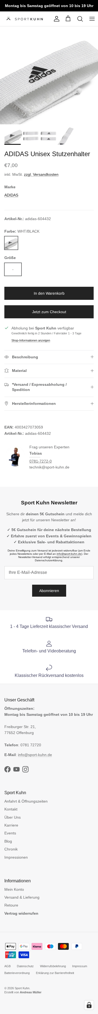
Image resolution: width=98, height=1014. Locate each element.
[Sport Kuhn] (25, 19)
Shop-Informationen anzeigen (30, 340)
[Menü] (92, 19)
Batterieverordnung (17, 973)
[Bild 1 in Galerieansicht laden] (49, 75)
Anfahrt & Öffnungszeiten (26, 801)
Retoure (11, 905)
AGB (7, 966)
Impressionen (16, 857)
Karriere (11, 825)
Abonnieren (49, 590)
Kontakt (10, 809)
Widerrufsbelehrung (53, 966)
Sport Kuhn (22, 988)
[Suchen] (80, 19)
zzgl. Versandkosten (41, 174)
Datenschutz (25, 966)
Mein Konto (14, 889)
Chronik (11, 849)
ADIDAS (11, 195)
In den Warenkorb (49, 293)
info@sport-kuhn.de (69, 553)
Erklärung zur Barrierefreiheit (55, 973)
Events (10, 833)
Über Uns (12, 817)
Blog (8, 841)
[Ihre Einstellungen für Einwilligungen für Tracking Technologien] (89, 1005)
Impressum (79, 966)
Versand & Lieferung (21, 897)
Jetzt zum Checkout (49, 312)
